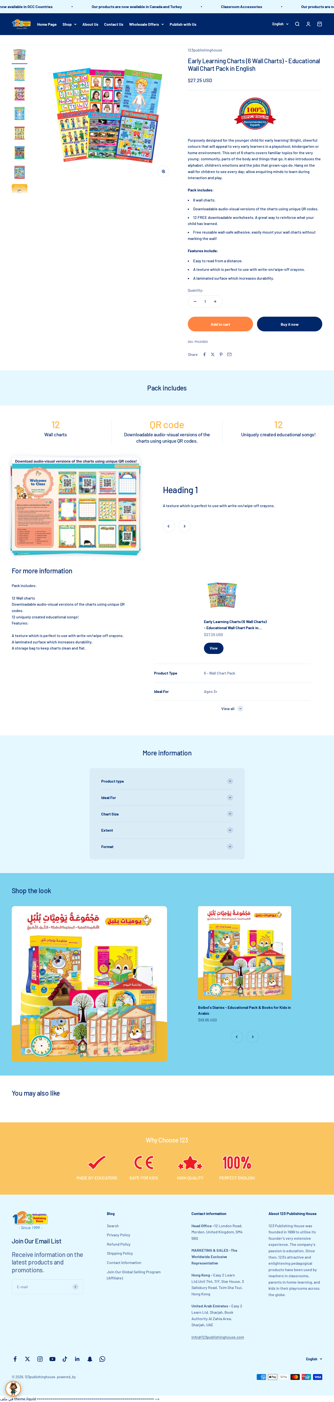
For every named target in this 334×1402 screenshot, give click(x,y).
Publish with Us (183, 24)
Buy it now (290, 324)
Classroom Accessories (213, 6)
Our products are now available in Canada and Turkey (109, 6)
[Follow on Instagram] (40, 1359)
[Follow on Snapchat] (90, 1359)
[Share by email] (229, 354)
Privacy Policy (118, 1234)
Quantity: (196, 290)
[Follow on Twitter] (27, 1359)
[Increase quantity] (215, 301)
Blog (111, 1213)
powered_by (66, 1377)
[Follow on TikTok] (65, 1359)
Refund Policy (119, 1244)
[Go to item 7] (19, 173)
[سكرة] (13, 1389)
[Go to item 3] (19, 94)
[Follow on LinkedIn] (77, 1359)
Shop (67, 24)
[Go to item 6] (19, 153)
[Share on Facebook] (204, 354)
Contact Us (113, 24)
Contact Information (124, 1262)
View (214, 648)
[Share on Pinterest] (221, 354)
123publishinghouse (205, 50)
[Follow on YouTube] (52, 1359)
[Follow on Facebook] (15, 1359)
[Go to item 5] (19, 133)
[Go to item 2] (19, 75)
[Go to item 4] (19, 114)
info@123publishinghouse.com (217, 1337)
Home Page (47, 24)
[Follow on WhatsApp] (102, 1359)
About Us (90, 24)
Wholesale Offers (144, 24)
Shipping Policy (120, 1253)
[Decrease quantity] (195, 301)
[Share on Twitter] (213, 354)
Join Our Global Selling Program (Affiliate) (134, 1274)
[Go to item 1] (19, 55)
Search (113, 1225)
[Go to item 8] (19, 192)
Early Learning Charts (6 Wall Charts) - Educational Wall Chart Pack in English (235, 625)
